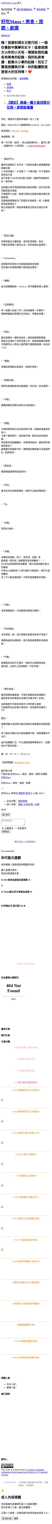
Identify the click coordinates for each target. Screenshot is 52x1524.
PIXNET (13, 1482)
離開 (16, 1518)
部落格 (10, 87)
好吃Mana (6, 777)
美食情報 (23, 78)
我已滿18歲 (6, 1518)
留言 (28, 793)
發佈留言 (5, 832)
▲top (3, 809)
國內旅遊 (22, 801)
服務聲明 (30, 1485)
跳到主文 (5, 35)
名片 (9, 91)
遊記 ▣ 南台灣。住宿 (28, 804)
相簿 (9, 84)
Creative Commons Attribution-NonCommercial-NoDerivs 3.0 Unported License (24, 1472)
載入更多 (5, 815)
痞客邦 (21, 793)
